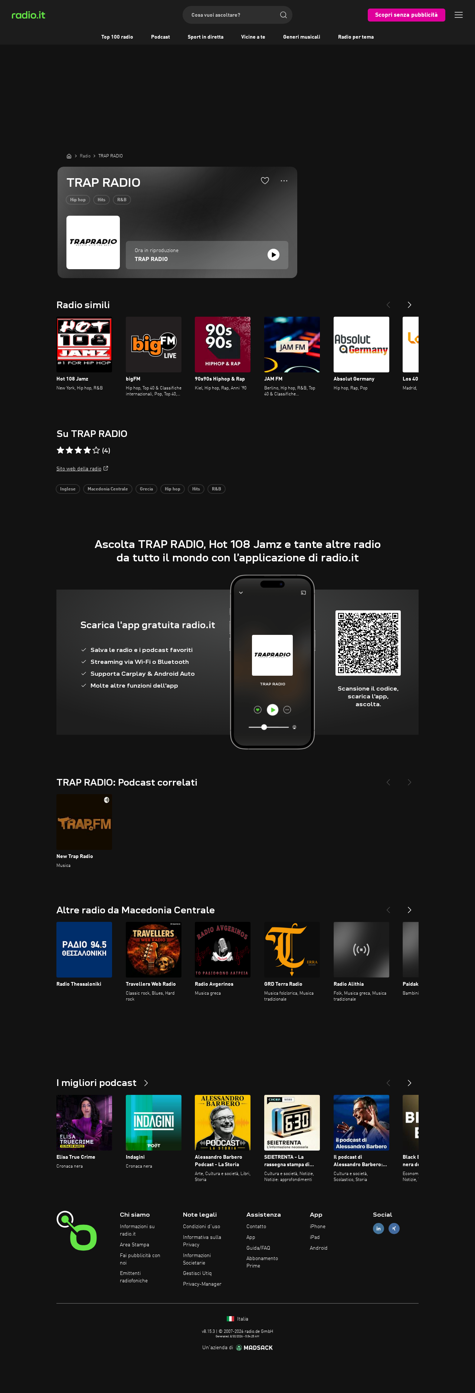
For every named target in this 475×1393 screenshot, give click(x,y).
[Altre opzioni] (284, 180)
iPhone (317, 1226)
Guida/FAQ (258, 1248)
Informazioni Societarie (197, 1259)
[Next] (410, 302)
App (250, 1237)
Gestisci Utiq (197, 1273)
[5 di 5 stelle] (96, 450)
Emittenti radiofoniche (134, 1277)
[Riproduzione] (273, 255)
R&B (122, 200)
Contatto (256, 1226)
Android (319, 1248)
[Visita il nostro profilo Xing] (394, 1229)
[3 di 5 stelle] (78, 450)
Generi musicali (301, 37)
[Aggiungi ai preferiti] (265, 180)
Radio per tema (356, 37)
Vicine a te (253, 37)
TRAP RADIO (151, 259)
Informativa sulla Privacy (202, 1241)
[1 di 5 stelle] (60, 450)
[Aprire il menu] (458, 14)
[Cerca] (283, 14)
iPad (315, 1237)
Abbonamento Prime (262, 1262)
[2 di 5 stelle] (69, 450)
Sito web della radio (78, 469)
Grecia (146, 489)
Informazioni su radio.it (137, 1230)
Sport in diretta (205, 37)
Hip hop (78, 200)
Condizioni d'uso (201, 1226)
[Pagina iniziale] (69, 156)
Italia (242, 1319)
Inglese (68, 489)
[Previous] (388, 302)
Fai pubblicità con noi (140, 1259)
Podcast (160, 37)
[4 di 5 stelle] (87, 450)
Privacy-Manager (202, 1284)
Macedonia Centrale (108, 489)
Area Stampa (134, 1244)
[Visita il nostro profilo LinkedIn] (378, 1229)
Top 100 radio (117, 37)
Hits (101, 200)
